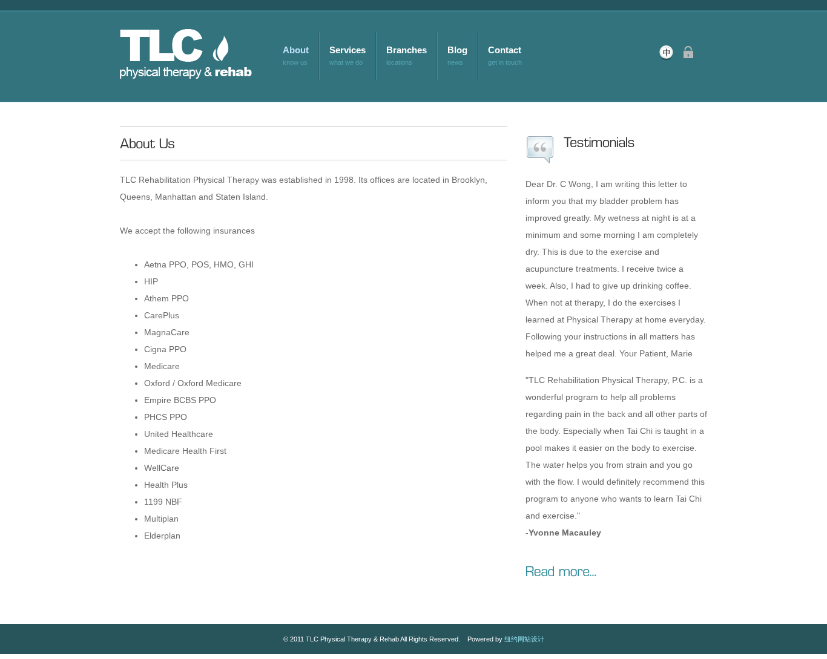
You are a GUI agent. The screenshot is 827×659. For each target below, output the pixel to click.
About (296, 50)
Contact (504, 50)
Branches (406, 50)
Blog (457, 50)
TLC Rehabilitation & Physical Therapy (196, 56)
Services (347, 50)
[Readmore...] (561, 570)
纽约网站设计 (524, 639)
